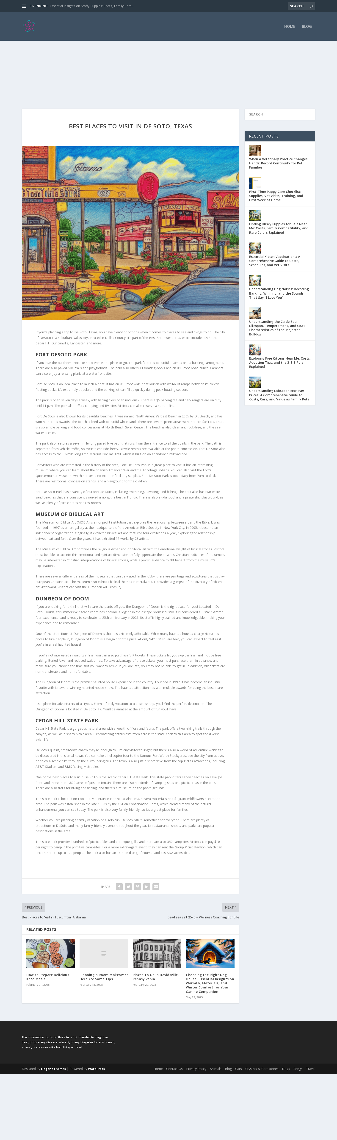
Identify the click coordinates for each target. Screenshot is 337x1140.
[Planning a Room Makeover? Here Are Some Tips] (104, 953)
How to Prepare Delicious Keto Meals (47, 977)
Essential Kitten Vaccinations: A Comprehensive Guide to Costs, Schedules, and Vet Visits (274, 260)
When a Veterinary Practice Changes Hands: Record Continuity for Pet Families (278, 163)
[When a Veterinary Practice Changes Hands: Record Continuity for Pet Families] (255, 150)
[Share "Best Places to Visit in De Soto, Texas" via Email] (155, 886)
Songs (298, 1069)
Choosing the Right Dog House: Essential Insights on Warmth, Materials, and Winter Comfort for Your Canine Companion (210, 983)
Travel (310, 1069)
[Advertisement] (168, 65)
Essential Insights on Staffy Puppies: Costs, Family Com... (92, 6)
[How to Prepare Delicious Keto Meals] (50, 953)
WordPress (96, 1069)
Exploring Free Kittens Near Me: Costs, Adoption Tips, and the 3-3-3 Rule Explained (280, 362)
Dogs (286, 1069)
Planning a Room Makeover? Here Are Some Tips (104, 977)
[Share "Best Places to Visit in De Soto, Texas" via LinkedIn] (146, 886)
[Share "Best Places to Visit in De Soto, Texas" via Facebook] (119, 886)
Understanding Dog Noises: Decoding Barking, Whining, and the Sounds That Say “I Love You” (279, 293)
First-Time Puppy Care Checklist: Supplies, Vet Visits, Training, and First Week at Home (276, 195)
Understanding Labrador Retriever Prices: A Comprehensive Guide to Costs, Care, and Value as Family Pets (279, 394)
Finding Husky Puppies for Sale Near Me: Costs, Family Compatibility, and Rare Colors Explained (278, 228)
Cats (238, 1069)
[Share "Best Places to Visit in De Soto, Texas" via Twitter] (128, 886)
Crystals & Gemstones (262, 1069)
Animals (215, 1069)
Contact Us (174, 1069)
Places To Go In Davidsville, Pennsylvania (156, 977)
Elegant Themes (53, 1069)
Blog (307, 27)
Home (289, 27)
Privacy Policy (196, 1069)
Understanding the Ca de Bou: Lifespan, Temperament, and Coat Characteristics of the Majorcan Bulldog (277, 327)
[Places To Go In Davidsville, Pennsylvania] (157, 953)
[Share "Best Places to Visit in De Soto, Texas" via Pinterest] (137, 886)
